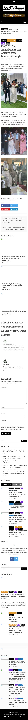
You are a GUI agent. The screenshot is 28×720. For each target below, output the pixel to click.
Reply (22, 345)
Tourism (11, 615)
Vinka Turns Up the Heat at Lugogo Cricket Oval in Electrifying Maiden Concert (12, 285)
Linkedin (14, 209)
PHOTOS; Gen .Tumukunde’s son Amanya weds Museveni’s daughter (18, 532)
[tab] (6, 484)
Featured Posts (6, 574)
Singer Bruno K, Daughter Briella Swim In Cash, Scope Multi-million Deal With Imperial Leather (13, 220)
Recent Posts (17, 484)
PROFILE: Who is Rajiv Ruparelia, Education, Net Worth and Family (17, 494)
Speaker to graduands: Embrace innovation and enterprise (17, 663)
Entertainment (12, 40)
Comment (4, 387)
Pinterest (5, 209)
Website (3, 420)
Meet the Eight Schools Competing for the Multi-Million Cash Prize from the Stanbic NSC (13, 258)
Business (4, 40)
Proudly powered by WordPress (11, 714)
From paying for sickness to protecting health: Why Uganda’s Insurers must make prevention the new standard (15, 467)
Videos (8, 43)
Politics (11, 503)
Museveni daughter (11, 200)
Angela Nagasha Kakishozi (13, 198)
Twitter (14, 205)
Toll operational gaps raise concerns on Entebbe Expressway (18, 702)
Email (3, 414)
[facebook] (12, 559)
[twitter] (16, 559)
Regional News (13, 490)
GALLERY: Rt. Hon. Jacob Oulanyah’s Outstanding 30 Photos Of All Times (17, 519)
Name (3, 407)
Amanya (5, 198)
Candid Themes (20, 716)
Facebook (5, 205)
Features (19, 40)
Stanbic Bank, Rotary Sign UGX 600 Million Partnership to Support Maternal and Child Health (14, 473)
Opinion (15, 670)
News (3, 43)
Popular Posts (6, 484)
